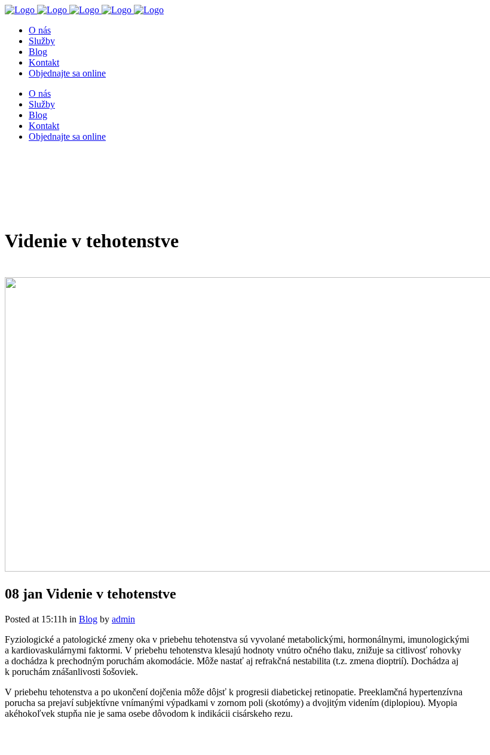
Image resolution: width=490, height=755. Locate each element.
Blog (88, 619)
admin (123, 619)
